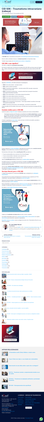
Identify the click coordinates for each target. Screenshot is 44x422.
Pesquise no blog (6, 241)
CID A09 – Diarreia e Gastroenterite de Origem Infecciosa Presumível (20, 279)
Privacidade (27, 418)
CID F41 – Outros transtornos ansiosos (34, 296)
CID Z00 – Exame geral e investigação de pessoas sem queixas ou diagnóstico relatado (23, 313)
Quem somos (20, 397)
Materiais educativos (29, 404)
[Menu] (3, 2)
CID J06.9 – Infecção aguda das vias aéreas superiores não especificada (20, 302)
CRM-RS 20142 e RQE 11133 (8, 411)
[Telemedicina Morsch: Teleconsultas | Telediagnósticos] (8, 2)
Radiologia (4, 264)
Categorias (4, 247)
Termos (31, 418)
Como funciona (28, 397)
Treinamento (4, 267)
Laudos (32, 2)
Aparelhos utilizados (29, 401)
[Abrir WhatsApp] (41, 419)
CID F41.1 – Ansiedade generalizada (14, 296)
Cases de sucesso (5, 251)
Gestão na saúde (5, 253)
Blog (6, 6)
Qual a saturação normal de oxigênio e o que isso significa (18, 308)
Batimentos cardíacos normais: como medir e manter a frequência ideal (20, 319)
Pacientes (4, 260)
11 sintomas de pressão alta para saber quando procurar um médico (19, 291)
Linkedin (11, 230)
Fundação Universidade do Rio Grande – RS (32, 227)
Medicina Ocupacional (6, 254)
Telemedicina (4, 266)
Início (3, 6)
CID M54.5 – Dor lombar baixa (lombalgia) (15, 285)
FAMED (19, 227)
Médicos (9, 6)
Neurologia (4, 258)
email (12, 403)
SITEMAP (20, 404)
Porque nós (20, 399)
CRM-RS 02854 (5, 407)
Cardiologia (4, 249)
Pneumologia (4, 262)
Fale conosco (20, 402)
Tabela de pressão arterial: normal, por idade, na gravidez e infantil (19, 274)
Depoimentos (21, 401)
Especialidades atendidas (30, 399)
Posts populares (6, 272)
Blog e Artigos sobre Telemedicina (32, 402)
